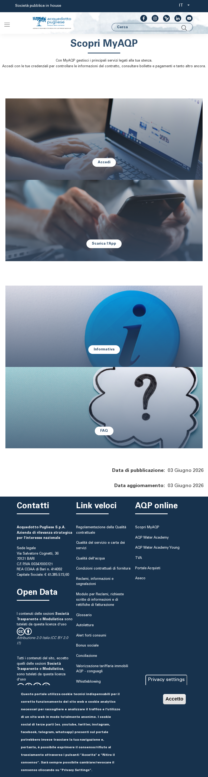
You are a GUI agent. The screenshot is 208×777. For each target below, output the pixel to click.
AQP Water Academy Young (157, 547)
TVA (138, 558)
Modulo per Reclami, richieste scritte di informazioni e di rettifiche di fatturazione (100, 600)
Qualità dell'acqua (90, 558)
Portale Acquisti (147, 568)
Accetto (174, 699)
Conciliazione (86, 656)
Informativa (104, 349)
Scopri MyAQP (147, 527)
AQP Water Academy (152, 537)
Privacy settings (166, 679)
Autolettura (85, 625)
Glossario (84, 615)
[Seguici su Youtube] (187, 18)
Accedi (104, 162)
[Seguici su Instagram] (152, 18)
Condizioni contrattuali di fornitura (103, 568)
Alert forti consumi (91, 635)
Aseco (140, 578)
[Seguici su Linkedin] (175, 18)
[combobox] (182, 6)
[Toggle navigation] (7, 24)
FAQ (104, 431)
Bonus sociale (87, 645)
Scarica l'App (104, 244)
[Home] (56, 23)
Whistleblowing (88, 681)
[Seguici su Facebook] (141, 18)
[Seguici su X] (164, 18)
